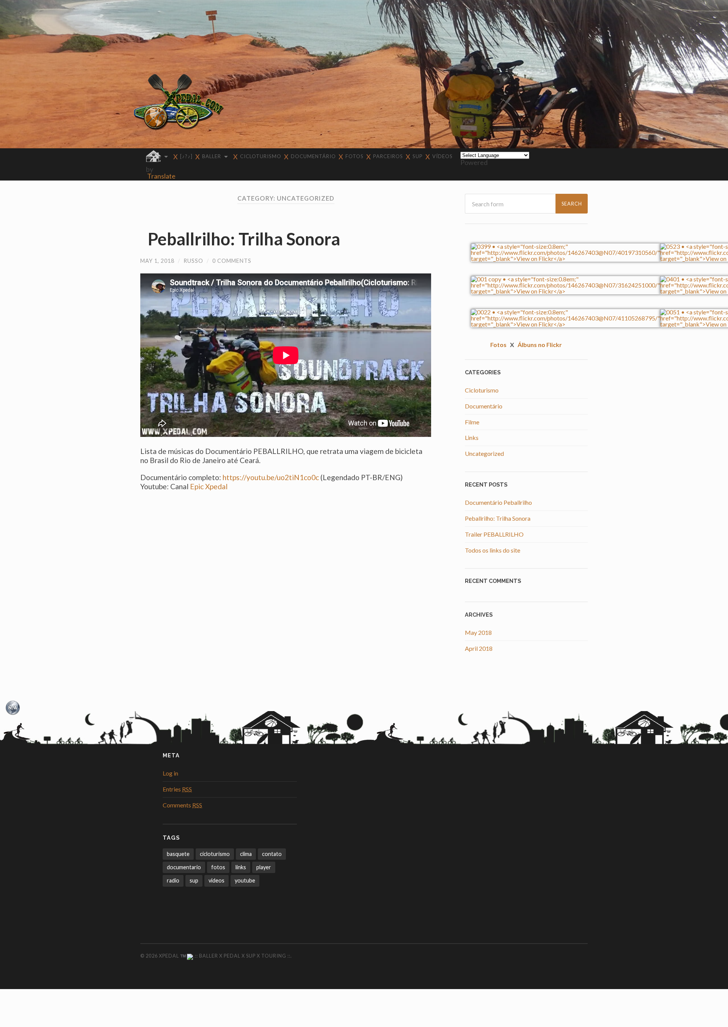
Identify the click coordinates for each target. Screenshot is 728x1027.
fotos (218, 867)
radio (173, 880)
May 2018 (478, 632)
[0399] (565, 258)
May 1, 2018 (157, 261)
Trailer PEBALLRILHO (494, 534)
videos (216, 880)
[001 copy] (565, 291)
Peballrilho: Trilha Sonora (244, 239)
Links (472, 437)
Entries (177, 789)
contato (272, 854)
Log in (170, 773)
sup (194, 880)
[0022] (565, 324)
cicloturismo (215, 854)
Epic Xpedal (209, 486)
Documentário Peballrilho (498, 502)
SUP (418, 156)
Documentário (313, 156)
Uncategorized (484, 453)
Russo (193, 261)
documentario (184, 867)
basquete (178, 854)
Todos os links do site (492, 550)
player (263, 867)
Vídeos (442, 156)
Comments (182, 805)
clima (246, 854)
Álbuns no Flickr (540, 344)
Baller (211, 156)
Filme (472, 422)
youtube (245, 880)
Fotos (354, 156)
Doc (324, 734)
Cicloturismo (260, 156)
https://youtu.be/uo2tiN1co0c (271, 477)
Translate (161, 176)
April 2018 (479, 648)
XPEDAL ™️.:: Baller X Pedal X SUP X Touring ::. (225, 956)
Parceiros (388, 156)
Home (270, 729)
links (240, 867)
